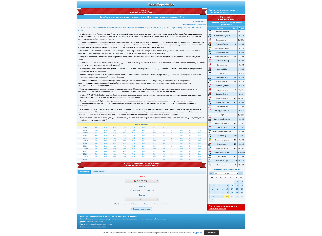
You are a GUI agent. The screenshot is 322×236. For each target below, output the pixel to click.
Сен (172, 130)
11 (217, 189)
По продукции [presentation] (98, 171)
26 (222, 196)
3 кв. (156, 204)
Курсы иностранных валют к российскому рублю (223, 11)
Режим (142, 186)
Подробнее (197, 233)
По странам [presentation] (84, 171)
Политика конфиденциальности (92, 227)
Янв (96, 127)
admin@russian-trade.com (100, 224)
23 (242, 192)
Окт (181, 130)
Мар (114, 127)
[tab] (84, 172)
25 (217, 196)
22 (237, 192)
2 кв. (146, 204)
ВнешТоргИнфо (161, 4)
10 (213, 189)
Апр (124, 127)
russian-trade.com (95, 221)
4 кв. (167, 204)
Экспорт (137, 190)
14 (232, 189)
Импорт (150, 190)
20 (227, 192)
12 (222, 189)
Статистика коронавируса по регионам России (223, 207)
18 (217, 192)
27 (227, 196)
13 (227, 189)
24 (213, 196)
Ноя (190, 130)
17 (213, 192)
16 (242, 189)
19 (222, 192)
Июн (143, 127)
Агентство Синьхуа (198, 24)
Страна (142, 177)
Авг (164, 127)
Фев (105, 127)
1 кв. (135, 204)
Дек (199, 130)
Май (133, 127)
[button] (141, 209)
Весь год (122, 204)
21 (232, 192)
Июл (154, 127)
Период (141, 195)
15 (237, 189)
